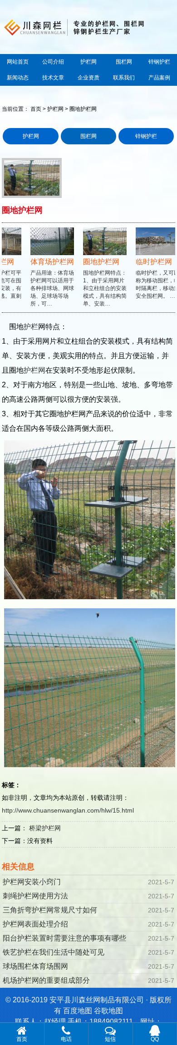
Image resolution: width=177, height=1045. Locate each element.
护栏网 (88, 62)
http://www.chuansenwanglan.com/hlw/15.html (68, 810)
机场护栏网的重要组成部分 (46, 980)
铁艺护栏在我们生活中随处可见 (53, 952)
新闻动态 (18, 77)
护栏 (31, 326)
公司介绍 (53, 62)
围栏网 (124, 62)
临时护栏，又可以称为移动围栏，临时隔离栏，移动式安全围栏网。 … (153, 278)
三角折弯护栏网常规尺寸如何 (50, 910)
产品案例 (159, 77)
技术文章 (53, 77)
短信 (110, 1039)
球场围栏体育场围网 (35, 966)
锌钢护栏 (159, 62)
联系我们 (124, 77)
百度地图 (77, 1011)
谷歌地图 (108, 1011)
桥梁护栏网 (45, 828)
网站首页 (18, 62)
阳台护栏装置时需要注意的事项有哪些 (64, 938)
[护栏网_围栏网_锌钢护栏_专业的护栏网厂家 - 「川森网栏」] (88, 26)
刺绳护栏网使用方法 (35, 896)
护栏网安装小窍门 (32, 882)
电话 (66, 1039)
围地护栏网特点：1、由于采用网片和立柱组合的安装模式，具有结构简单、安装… (100, 282)
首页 (35, 109)
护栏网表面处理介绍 (35, 924)
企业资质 (88, 77)
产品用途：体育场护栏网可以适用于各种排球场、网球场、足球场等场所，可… (47, 282)
